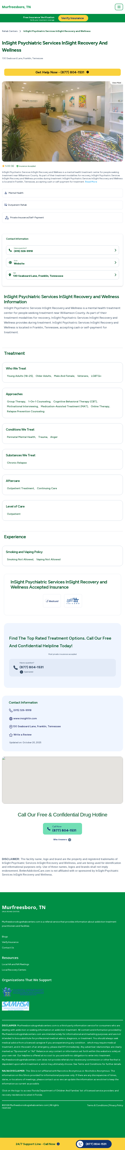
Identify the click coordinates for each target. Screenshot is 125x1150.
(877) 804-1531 (32, 667)
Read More (91, 181)
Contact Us (8, 947)
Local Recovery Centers (14, 969)
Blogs (5, 936)
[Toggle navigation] (119, 7)
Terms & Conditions (97, 1105)
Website (19, 263)
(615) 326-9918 (23, 251)
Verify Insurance (10, 942)
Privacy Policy (116, 1105)
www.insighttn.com (25, 718)
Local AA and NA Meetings (15, 964)
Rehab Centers (10, 31)
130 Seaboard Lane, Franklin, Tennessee (38, 275)
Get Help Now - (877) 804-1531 (59, 72)
